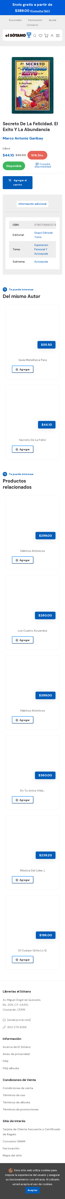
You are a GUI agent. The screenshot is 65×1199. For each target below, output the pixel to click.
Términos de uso (14, 1095)
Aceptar (33, 1190)
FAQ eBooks (11, 1068)
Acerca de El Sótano (17, 1047)
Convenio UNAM (14, 1141)
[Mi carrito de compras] (46, 36)
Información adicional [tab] (32, 204)
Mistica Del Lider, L (32, 870)
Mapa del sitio (12, 1155)
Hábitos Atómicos (32, 551)
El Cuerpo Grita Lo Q (32, 950)
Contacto (32, 25)
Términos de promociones (20, 1109)
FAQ (5, 1061)
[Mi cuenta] (52, 36)
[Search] (35, 36)
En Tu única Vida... (32, 790)
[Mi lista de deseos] (40, 36)
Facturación (35, 20)
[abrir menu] (58, 36)
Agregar (24, 369)
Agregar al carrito (20, 182)
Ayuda (52, 20)
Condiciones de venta (18, 1088)
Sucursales (15, 20)
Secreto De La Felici (32, 440)
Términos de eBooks (16, 1102)
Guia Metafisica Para (32, 360)
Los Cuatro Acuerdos (32, 631)
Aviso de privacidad (16, 1054)
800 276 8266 (17, 1027)
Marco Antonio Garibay (23, 138)
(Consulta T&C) (40, 11)
